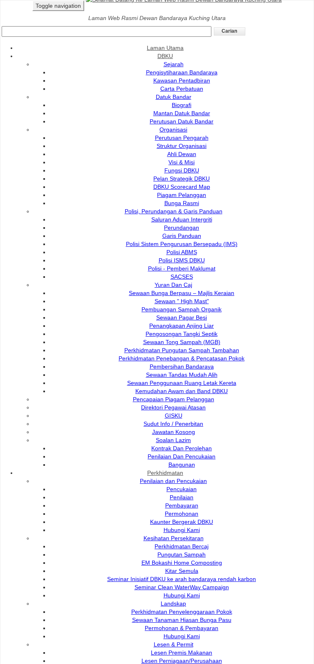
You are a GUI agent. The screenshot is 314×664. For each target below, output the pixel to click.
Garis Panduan (181, 236)
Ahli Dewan (181, 154)
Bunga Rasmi (181, 203)
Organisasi (173, 129)
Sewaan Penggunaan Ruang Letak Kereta (181, 383)
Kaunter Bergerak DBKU (181, 522)
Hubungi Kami (182, 530)
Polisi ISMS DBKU (182, 260)
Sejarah (174, 64)
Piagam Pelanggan (181, 195)
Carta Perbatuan (181, 88)
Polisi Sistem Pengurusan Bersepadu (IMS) (182, 244)
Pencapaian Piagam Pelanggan (173, 399)
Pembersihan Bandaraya (182, 366)
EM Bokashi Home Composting (181, 562)
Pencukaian (181, 489)
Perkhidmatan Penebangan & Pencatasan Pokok (181, 358)
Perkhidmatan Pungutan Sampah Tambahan (181, 350)
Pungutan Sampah (181, 554)
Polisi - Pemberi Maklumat (181, 268)
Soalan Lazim (173, 440)
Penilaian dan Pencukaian (173, 481)
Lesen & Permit (173, 644)
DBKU (165, 56)
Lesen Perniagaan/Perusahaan (181, 660)
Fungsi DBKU (181, 170)
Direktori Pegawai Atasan (173, 407)
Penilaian (181, 497)
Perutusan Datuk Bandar (181, 121)
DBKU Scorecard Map (181, 186)
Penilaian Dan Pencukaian (181, 456)
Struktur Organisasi (181, 146)
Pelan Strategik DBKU (181, 178)
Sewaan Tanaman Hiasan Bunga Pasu (181, 620)
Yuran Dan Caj (173, 285)
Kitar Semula (181, 571)
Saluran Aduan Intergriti (181, 219)
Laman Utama (165, 48)
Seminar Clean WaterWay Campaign (182, 587)
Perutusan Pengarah (182, 137)
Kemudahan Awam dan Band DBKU (181, 391)
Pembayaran (181, 505)
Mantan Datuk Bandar (181, 113)
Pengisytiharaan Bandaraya (182, 72)
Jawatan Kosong (173, 432)
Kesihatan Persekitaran (174, 538)
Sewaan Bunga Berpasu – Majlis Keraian (181, 293)
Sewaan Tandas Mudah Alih (182, 374)
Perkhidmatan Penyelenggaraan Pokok (181, 611)
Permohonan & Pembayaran (181, 628)
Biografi (181, 105)
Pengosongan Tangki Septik (182, 334)
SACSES (181, 276)
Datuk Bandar (173, 97)
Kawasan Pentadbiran (181, 80)
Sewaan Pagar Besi (181, 317)
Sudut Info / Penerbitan (173, 423)
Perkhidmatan (165, 472)
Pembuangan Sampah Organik (181, 309)
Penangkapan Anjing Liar (181, 325)
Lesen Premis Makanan (181, 652)
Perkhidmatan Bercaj (182, 546)
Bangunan (181, 464)
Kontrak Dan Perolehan (181, 448)
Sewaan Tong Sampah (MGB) (181, 342)
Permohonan (181, 513)
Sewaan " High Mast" (182, 301)
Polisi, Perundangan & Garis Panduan (173, 211)
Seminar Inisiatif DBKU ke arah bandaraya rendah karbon (181, 579)
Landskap (173, 603)
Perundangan (181, 227)
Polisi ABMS (181, 252)
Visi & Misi (181, 162)
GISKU (173, 415)
